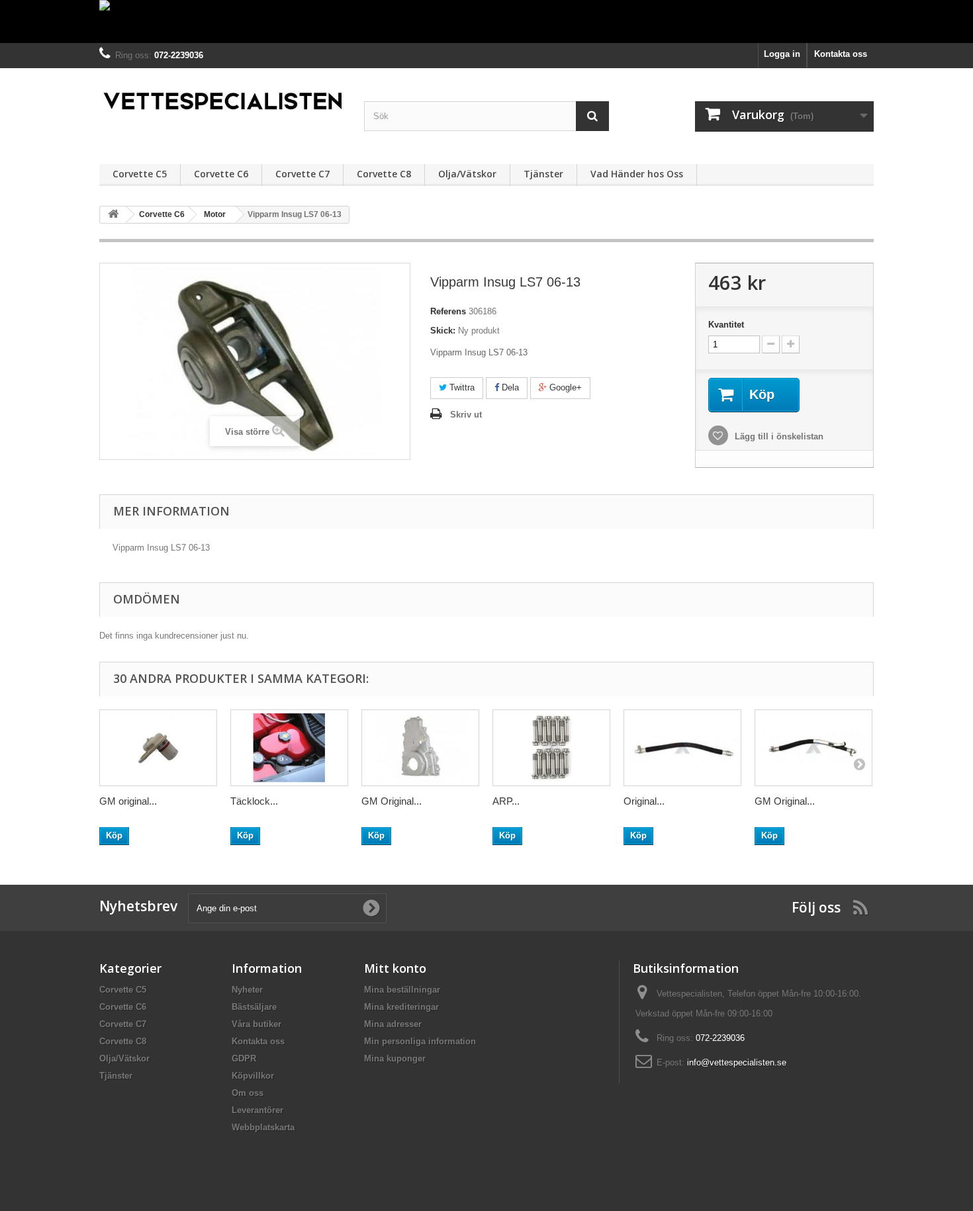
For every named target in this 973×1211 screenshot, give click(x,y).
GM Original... (391, 801)
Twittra (461, 387)
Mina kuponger (395, 1058)
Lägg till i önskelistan (777, 436)
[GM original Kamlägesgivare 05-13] (158, 747)
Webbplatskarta (263, 1127)
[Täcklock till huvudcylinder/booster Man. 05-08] (289, 747)
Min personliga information (420, 1041)
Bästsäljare (254, 1007)
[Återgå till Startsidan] (113, 214)
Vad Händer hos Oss (636, 173)
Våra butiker (256, 1024)
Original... (644, 801)
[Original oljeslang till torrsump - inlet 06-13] (682, 747)
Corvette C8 (384, 173)
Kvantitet (726, 325)
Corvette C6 (221, 173)
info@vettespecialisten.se (736, 1062)
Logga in (782, 54)
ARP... (506, 801)
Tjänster (543, 173)
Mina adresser (393, 1024)
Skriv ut (466, 415)
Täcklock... (254, 801)
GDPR (244, 1058)
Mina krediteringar (401, 1007)
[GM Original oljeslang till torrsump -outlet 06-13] (813, 747)
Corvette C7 (302, 173)
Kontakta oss (840, 54)
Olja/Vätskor (467, 173)
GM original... (128, 801)
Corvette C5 (140, 173)
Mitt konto (395, 968)
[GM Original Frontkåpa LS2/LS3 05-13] (420, 747)
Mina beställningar (402, 990)
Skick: (442, 331)
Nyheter (247, 990)
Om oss (247, 1093)
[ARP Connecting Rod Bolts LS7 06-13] (551, 747)
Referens (448, 311)
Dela (509, 387)
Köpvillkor (253, 1076)
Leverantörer (257, 1110)
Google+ (564, 387)
